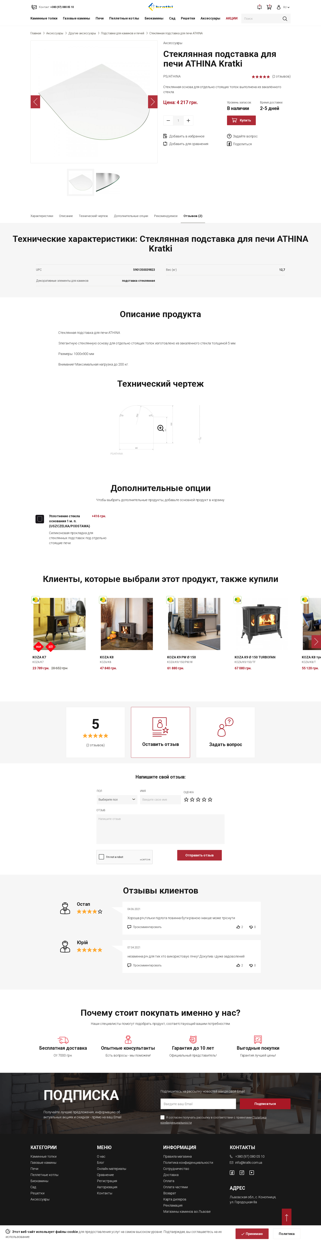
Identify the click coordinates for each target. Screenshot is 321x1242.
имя (143, 790)
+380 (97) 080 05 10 (250, 1156)
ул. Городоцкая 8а (243, 1202)
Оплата (168, 1181)
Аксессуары (210, 18)
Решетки (188, 18)
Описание (66, 216)
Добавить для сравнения (188, 144)
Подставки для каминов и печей (122, 33)
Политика (287, 1234)
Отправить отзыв (199, 855)
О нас (101, 1156)
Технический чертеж (93, 216)
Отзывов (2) (193, 216)
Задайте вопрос (245, 136)
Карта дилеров (174, 1199)
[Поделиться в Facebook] (230, 144)
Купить (245, 120)
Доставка (171, 1175)
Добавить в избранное (187, 136)
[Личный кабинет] (279, 7)
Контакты (104, 1193)
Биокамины (154, 18)
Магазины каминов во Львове (187, 1211)
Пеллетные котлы (124, 18)
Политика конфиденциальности (188, 1162)
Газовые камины (76, 18)
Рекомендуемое (166, 216)
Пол (99, 790)
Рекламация (172, 1205)
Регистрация (107, 1181)
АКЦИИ (232, 18)
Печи (100, 18)
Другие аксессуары (82, 33)
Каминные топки (43, 18)
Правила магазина (177, 1156)
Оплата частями (175, 1187)
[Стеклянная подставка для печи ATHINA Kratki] (94, 101)
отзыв (100, 810)
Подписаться (265, 1104)
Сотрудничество (176, 1169)
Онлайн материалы (111, 1169)
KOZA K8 (107, 657)
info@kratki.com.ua (248, 1162)
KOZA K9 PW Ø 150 (181, 657)
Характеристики (41, 216)
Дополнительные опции (131, 216)
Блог (100, 1162)
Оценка (189, 792)
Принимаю (254, 1234)
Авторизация (107, 1187)
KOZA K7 (39, 657)
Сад (172, 18)
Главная (35, 33)
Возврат (169, 1193)
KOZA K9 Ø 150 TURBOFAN (255, 657)
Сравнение (105, 1175)
